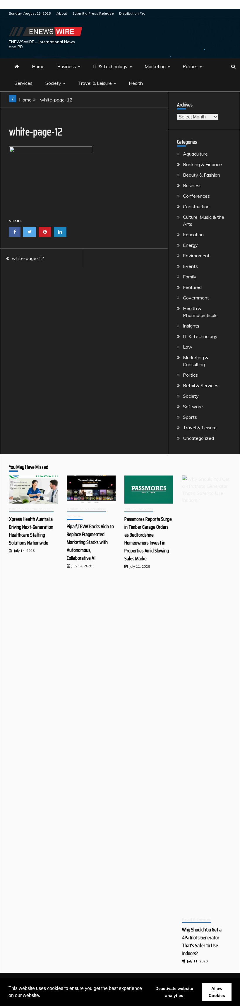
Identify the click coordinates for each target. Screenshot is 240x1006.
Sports (190, 417)
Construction (196, 206)
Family (189, 277)
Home (38, 66)
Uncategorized (198, 438)
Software (193, 406)
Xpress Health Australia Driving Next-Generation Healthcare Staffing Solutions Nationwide (31, 531)
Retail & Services (200, 385)
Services (23, 83)
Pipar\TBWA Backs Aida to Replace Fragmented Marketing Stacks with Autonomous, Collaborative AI (90, 542)
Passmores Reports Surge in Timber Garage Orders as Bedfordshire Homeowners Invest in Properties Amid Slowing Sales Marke (148, 539)
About (61, 13)
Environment (196, 256)
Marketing (155, 66)
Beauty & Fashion (201, 175)
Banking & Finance (202, 164)
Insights (191, 326)
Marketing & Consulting (86, 509)
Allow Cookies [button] (217, 992)
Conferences (196, 196)
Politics (190, 66)
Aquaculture (195, 154)
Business (66, 66)
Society (53, 83)
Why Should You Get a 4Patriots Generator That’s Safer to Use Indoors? (202, 941)
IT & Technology (110, 66)
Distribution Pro (132, 13)
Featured (192, 287)
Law (187, 347)
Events (190, 266)
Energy (190, 245)
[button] (42, 996)
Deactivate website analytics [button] (174, 992)
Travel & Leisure (95, 83)
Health (136, 83)
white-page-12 (28, 258)
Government (196, 298)
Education (193, 234)
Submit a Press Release (93, 13)
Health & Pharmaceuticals (31, 509)
